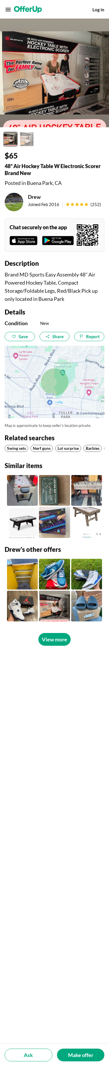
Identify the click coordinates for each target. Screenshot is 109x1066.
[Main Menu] (8, 9)
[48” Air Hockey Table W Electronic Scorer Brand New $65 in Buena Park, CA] (54, 606)
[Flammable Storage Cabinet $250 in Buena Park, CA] (22, 574)
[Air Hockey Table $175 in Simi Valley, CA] (86, 522)
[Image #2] (27, 139)
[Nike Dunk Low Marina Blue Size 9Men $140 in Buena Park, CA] (54, 574)
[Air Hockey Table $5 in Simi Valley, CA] (22, 522)
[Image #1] (10, 139)
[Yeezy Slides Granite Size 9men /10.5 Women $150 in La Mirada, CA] (86, 606)
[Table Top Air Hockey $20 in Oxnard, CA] (54, 490)
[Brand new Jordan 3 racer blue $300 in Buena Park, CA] (86, 574)
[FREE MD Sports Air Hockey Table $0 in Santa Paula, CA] (22, 490)
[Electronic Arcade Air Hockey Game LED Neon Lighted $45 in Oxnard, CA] (54, 522)
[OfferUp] (28, 9)
